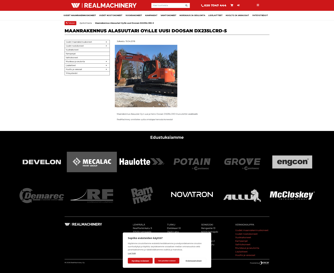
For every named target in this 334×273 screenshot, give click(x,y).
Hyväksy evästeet (140, 260)
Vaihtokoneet (168, 15)
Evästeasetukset (194, 260)
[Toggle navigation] (258, 5)
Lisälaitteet (215, 15)
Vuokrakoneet (134, 15)
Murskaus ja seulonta (192, 15)
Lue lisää (132, 253)
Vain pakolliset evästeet (167, 261)
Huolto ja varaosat (237, 15)
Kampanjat (151, 15)
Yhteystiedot (260, 15)
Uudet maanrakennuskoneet (80, 15)
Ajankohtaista (86, 23)
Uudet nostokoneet (110, 15)
